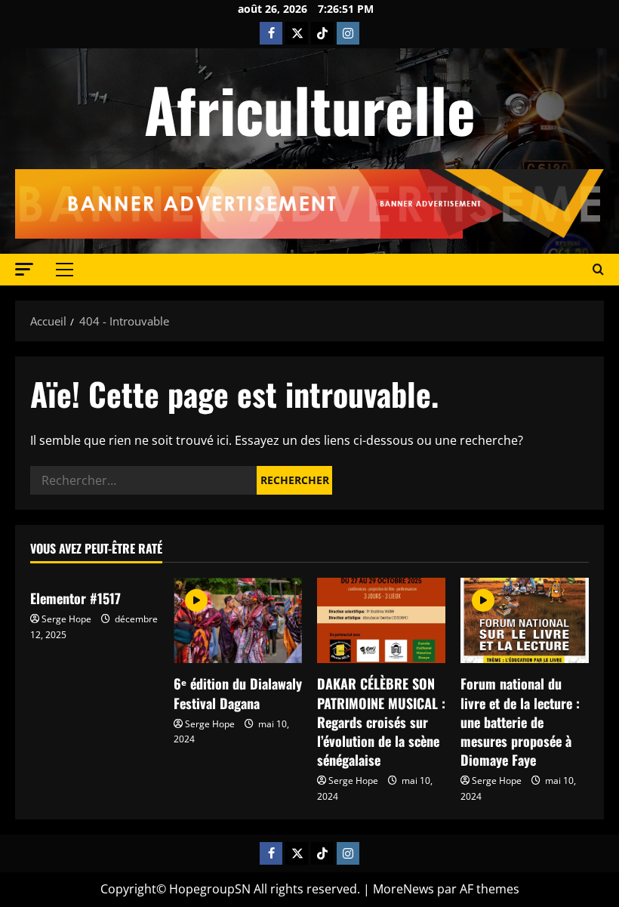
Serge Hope (66, 618)
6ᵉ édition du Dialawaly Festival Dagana (238, 693)
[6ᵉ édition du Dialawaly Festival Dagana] (238, 620)
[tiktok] (322, 33)
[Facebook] (271, 33)
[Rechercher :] (143, 480)
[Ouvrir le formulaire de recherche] (598, 269)
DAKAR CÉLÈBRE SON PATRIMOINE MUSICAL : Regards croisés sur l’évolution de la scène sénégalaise (381, 722)
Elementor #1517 (75, 598)
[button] (24, 269)
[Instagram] (348, 33)
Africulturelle (310, 108)
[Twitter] (296, 33)
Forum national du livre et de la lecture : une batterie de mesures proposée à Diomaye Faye (520, 722)
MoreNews (403, 889)
